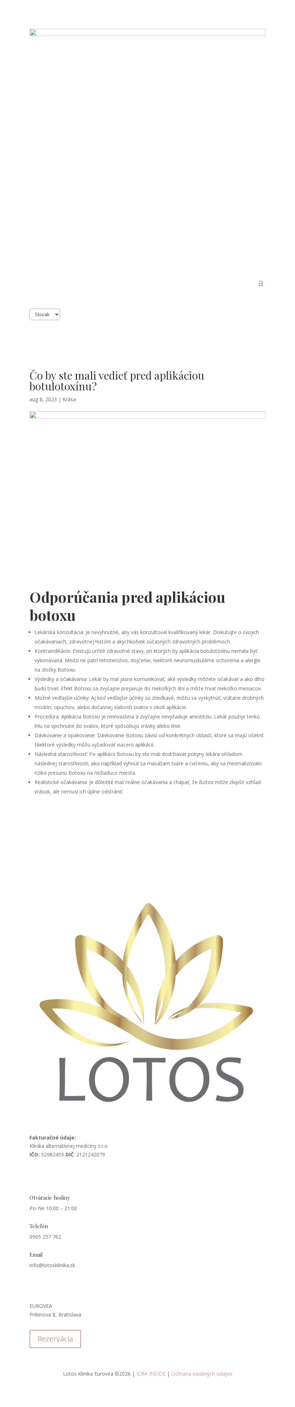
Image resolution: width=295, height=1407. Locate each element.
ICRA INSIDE (150, 1373)
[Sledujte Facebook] (35, 1175)
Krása (69, 399)
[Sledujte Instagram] (49, 1175)
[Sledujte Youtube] (78, 1175)
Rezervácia (55, 1339)
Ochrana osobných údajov (201, 1373)
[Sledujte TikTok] (64, 1175)
